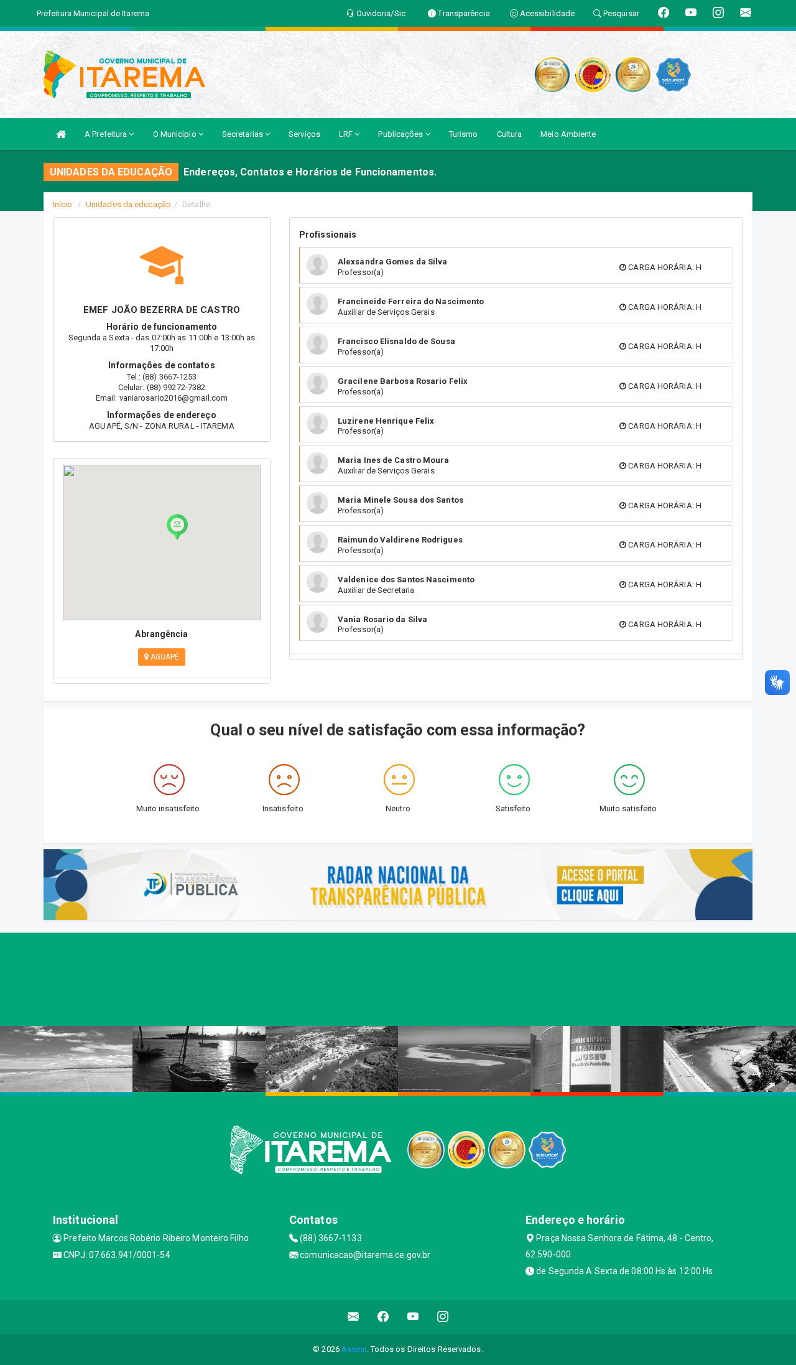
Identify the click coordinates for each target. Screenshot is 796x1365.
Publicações (401, 134)
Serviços (304, 134)
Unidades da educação (128, 204)
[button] (177, 527)
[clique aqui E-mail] (353, 1317)
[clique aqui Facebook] (383, 1317)
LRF (346, 134)
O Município (175, 134)
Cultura (509, 134)
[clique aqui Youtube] (413, 1317)
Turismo (463, 134)
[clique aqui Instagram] (443, 1317)
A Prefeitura (107, 134)
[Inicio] (61, 134)
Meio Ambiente (568, 134)
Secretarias (243, 134)
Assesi (354, 1349)
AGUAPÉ (164, 657)
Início (63, 204)
